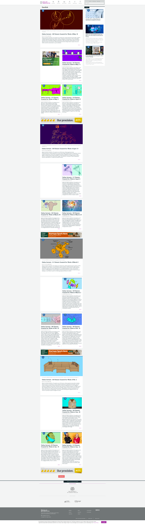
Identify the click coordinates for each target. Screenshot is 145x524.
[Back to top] (140, 516)
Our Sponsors (89, 510)
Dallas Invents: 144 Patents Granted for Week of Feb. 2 (59, 380)
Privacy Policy (97, 518)
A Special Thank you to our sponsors (72, 481)
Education (64, 3)
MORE (80, 80)
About (90, 1)
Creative (58, 3)
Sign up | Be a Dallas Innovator (80, 518)
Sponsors (94, 1)
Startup (80, 3)
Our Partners (89, 512)
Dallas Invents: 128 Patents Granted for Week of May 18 (60, 34)
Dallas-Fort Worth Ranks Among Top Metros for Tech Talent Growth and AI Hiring (94, 35)
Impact (69, 3)
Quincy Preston (65, 66)
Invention (75, 3)
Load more (61, 476)
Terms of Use (90, 518)
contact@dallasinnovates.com (46, 515)
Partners (98, 1)
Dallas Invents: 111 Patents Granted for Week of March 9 (60, 262)
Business (53, 3)
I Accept (103, 522)
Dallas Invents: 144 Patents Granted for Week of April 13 (60, 148)
